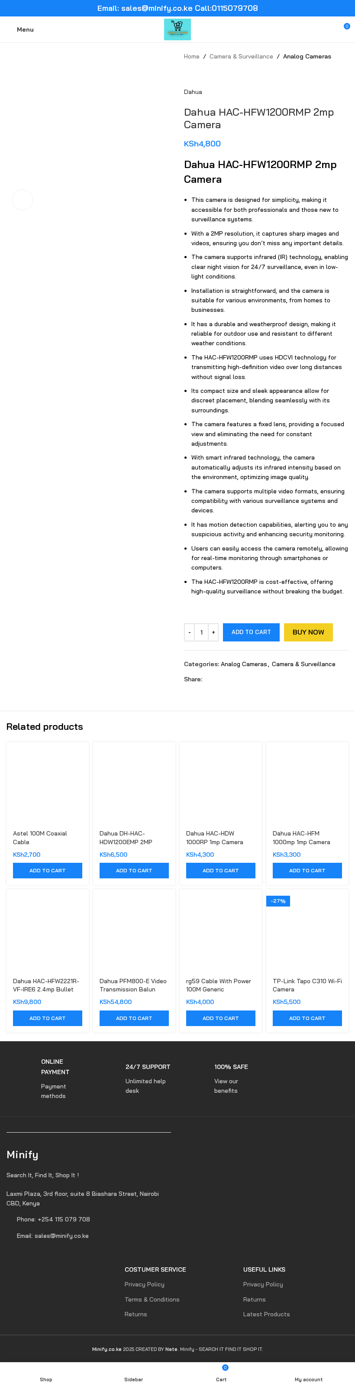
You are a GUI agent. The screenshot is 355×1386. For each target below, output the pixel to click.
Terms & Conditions (152, 1299)
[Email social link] (227, 679)
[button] (47, 870)
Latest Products (266, 1314)
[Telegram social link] (247, 679)
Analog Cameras (307, 56)
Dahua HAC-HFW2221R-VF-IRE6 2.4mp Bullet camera (46, 989)
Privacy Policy (145, 1284)
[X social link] (217, 679)
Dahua (193, 92)
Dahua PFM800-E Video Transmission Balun (133, 985)
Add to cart (251, 631)
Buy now (308, 632)
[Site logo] (177, 29)
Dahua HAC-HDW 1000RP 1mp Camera (214, 837)
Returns (136, 1314)
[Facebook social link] (207, 679)
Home (192, 56)
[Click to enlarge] (22, 200)
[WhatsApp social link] (237, 679)
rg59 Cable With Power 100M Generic (218, 985)
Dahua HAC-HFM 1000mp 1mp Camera (301, 837)
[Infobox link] (44, 1078)
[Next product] (205, 74)
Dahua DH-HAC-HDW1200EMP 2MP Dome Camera (126, 841)
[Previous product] (188, 74)
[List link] (88, 1198)
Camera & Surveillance (241, 56)
